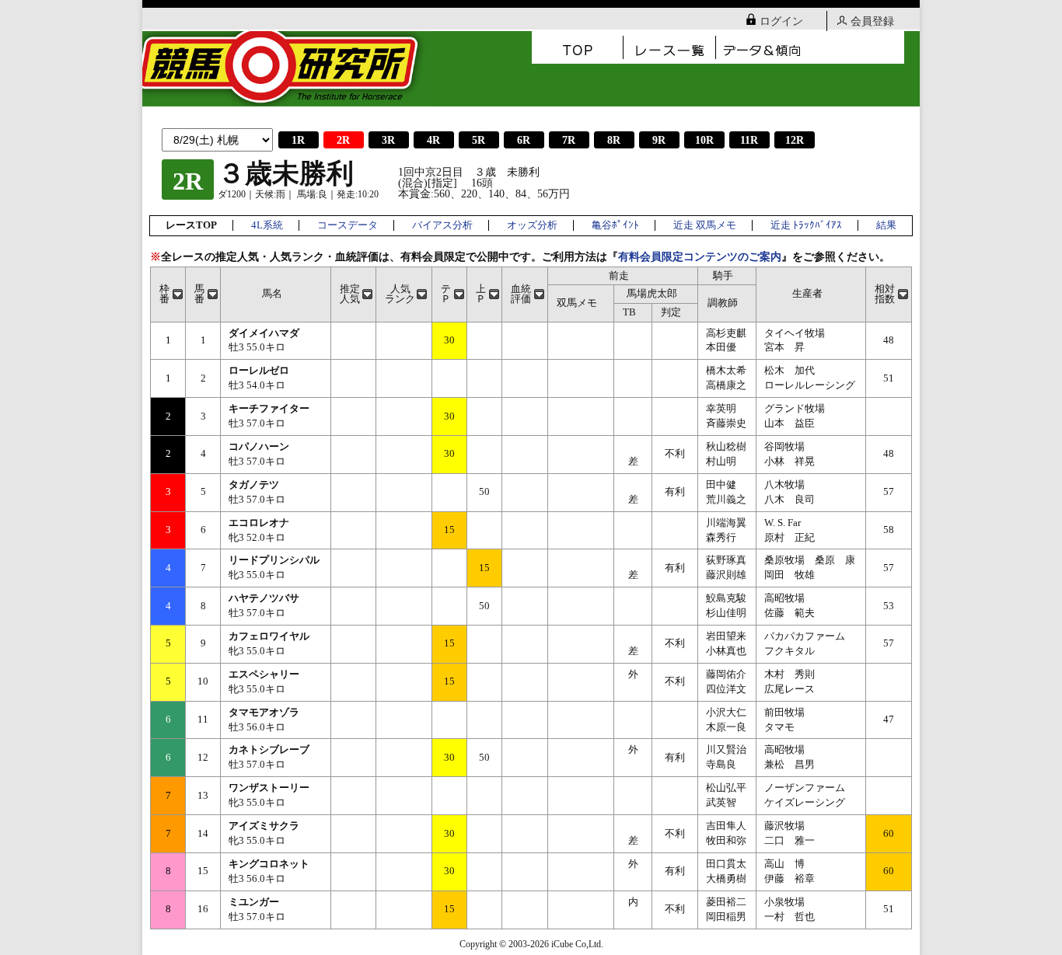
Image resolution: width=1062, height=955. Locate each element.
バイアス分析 (442, 225)
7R (568, 140)
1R (298, 140)
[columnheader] (168, 294)
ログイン (781, 21)
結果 (886, 225)
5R (478, 140)
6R (523, 140)
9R (658, 140)
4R (433, 140)
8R (613, 140)
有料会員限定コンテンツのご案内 (699, 257)
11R (749, 140)
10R (704, 140)
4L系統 (267, 225)
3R (388, 140)
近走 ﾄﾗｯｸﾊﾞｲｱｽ (806, 225)
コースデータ (347, 225)
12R (794, 140)
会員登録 (872, 21)
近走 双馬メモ (704, 225)
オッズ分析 (532, 225)
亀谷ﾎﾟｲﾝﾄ (615, 225)
